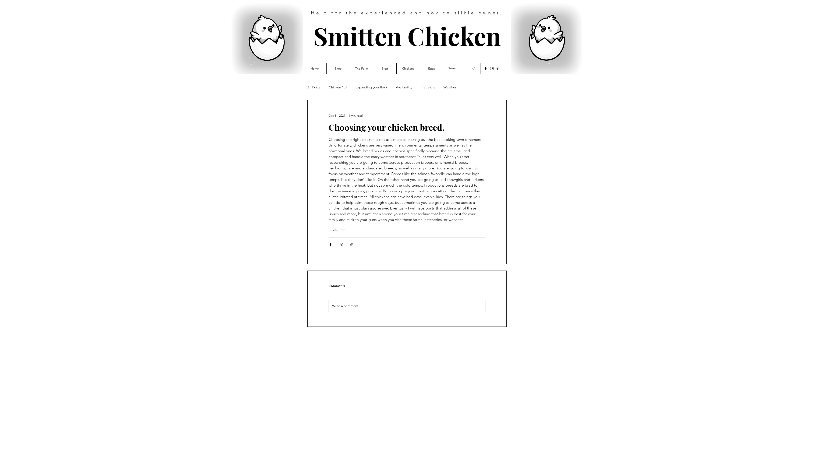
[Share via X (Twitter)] (341, 244)
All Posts (313, 87)
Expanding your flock (371, 87)
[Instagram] (491, 68)
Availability (404, 87)
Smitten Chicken (407, 35)
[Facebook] (485, 68)
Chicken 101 (338, 87)
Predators (428, 87)
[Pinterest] (498, 68)
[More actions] (482, 115)
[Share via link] (351, 244)
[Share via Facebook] (331, 244)
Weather (449, 87)
